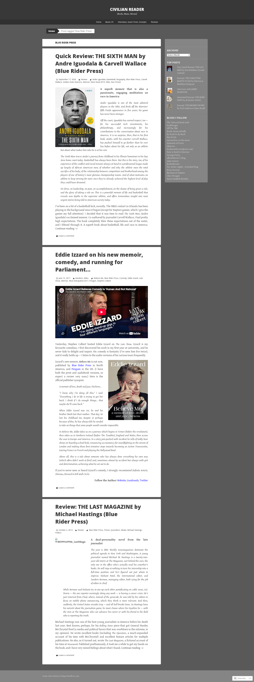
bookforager (172, 125)
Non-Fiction (116, 82)
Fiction (107, 530)
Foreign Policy (173, 155)
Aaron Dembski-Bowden (177, 179)
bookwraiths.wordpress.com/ (180, 149)
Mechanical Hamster (176, 173)
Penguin (92, 280)
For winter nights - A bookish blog (182, 167)
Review (84, 79)
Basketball (110, 79)
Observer (171, 146)
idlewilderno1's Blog (176, 158)
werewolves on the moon (178, 140)
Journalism (115, 530)
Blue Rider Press (133, 79)
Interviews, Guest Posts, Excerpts (132, 22)
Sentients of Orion (175, 143)
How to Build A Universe (178, 152)
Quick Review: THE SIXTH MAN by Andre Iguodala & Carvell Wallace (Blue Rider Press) (100, 63)
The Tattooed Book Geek (178, 122)
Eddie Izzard (133, 278)
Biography (120, 79)
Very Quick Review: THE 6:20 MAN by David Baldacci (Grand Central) (190, 70)
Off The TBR (172, 128)
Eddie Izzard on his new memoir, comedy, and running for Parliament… (99, 262)
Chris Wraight (173, 176)
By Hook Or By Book (176, 134)
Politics (58, 532)
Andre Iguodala (98, 79)
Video (86, 278)
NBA (108, 82)
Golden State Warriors (72, 82)
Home (98, 22)
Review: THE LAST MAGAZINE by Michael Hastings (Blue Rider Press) (98, 514)
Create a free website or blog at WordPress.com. (60, 676)
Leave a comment (66, 236)
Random (79, 278)
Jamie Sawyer (173, 161)
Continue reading (66, 228)
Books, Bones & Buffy (176, 131)
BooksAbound (173, 164)
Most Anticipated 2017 (78, 280)
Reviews (154, 22)
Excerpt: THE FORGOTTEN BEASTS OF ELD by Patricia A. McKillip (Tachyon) (190, 81)
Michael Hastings (134, 530)
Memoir (86, 82)
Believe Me (98, 278)
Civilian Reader (127, 9)
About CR (109, 22)
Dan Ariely (171, 137)
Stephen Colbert (104, 280)
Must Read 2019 (98, 82)
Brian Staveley (173, 170)
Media (123, 530)
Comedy (123, 278)
